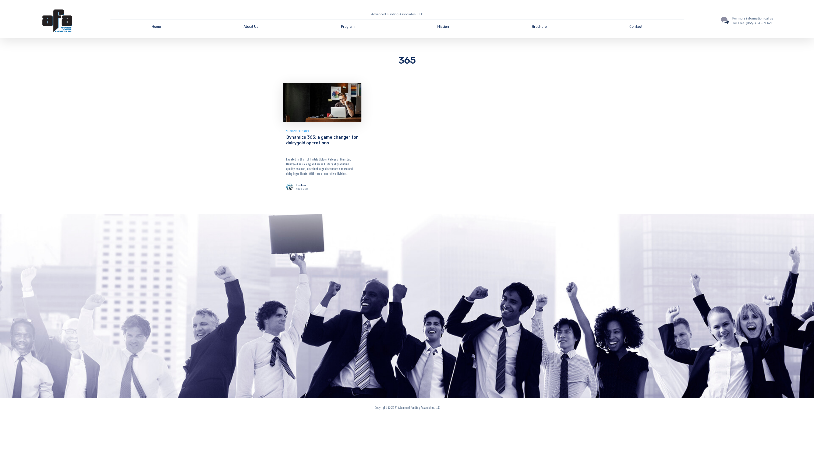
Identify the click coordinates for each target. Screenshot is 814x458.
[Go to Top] (805, 448)
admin (302, 185)
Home (156, 27)
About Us (251, 27)
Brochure (539, 27)
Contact (636, 27)
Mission (443, 27)
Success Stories (297, 131)
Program (348, 27)
